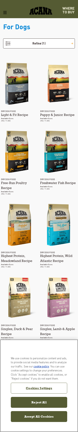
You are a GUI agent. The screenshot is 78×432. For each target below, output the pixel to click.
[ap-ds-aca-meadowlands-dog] (19, 224)
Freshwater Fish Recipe (58, 183)
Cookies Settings (39, 388)
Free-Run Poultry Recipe (14, 185)
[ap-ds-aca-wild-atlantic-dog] (58, 224)
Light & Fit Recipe (14, 115)
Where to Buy (68, 10)
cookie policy (41, 366)
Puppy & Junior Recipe (57, 115)
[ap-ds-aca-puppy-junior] (58, 83)
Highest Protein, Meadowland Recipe (16, 258)
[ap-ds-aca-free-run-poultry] (19, 151)
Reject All (39, 402)
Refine (39, 43)
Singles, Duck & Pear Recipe (17, 331)
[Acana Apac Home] (40, 11)
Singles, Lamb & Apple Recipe (57, 331)
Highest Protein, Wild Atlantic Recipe (56, 258)
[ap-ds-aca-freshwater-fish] (58, 151)
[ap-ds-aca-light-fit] (19, 83)
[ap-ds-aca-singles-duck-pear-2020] (19, 297)
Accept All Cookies (39, 416)
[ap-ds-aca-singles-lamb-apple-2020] (58, 297)
